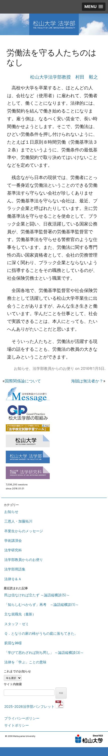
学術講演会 (13, 540)
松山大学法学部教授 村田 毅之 (64, 77)
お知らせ (21, 368)
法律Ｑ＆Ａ (13, 579)
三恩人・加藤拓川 (18, 521)
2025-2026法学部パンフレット (30, 706)
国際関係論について (23, 380)
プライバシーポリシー (21, 718)
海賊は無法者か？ (87, 380)
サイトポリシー (16, 725)
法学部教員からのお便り (53, 368)
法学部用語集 (14, 569)
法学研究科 (13, 550)
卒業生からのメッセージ (23, 531)
